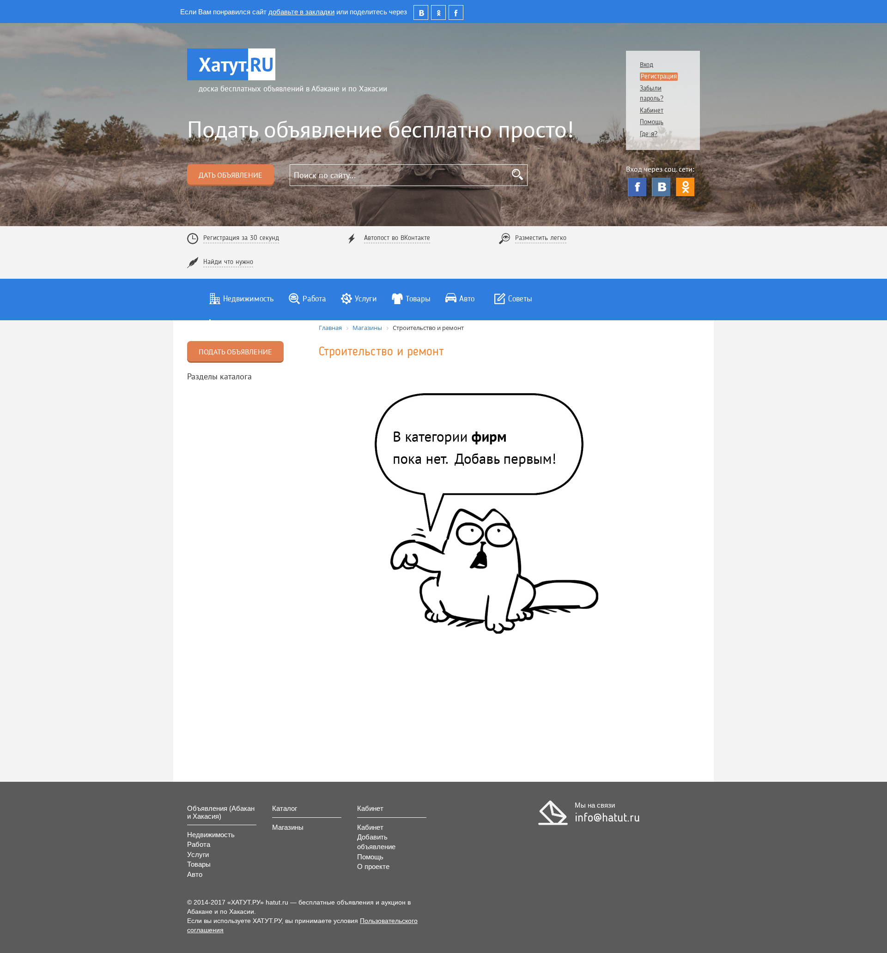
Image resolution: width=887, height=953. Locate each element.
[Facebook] (637, 187)
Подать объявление (235, 351)
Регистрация (659, 76)
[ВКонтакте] (661, 187)
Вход (646, 65)
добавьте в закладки (301, 11)
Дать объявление (230, 175)
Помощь (651, 122)
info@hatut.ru (607, 818)
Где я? (648, 134)
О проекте (373, 866)
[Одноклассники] (685, 187)
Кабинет (651, 111)
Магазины (288, 827)
